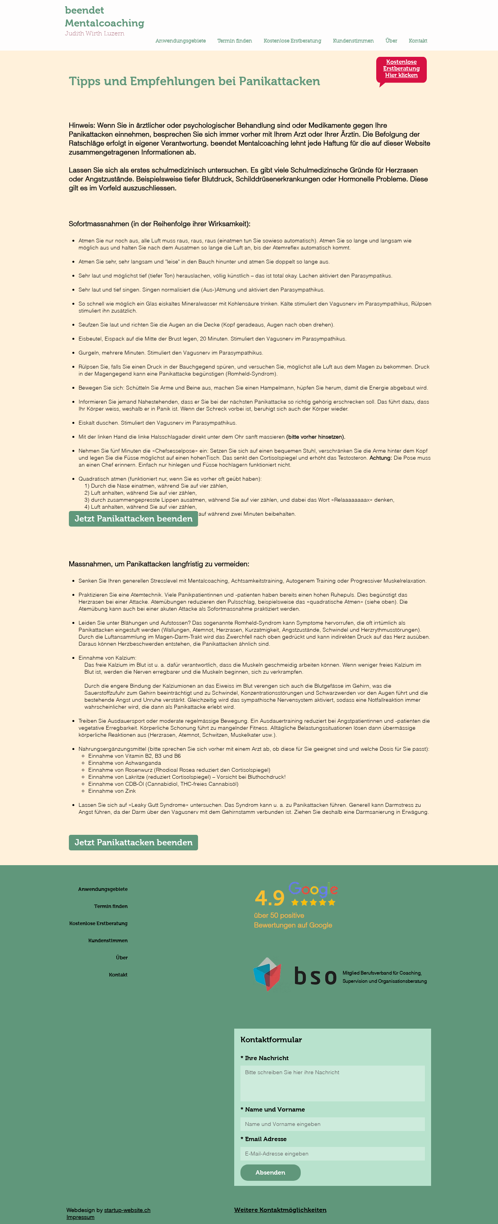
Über (122, 958)
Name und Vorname (272, 1109)
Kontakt (118, 975)
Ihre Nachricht (264, 1058)
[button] (181, 41)
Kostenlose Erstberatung (109, 923)
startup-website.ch (127, 1209)
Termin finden (111, 906)
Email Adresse (263, 1139)
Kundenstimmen (109, 940)
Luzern (114, 34)
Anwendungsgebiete (109, 889)
